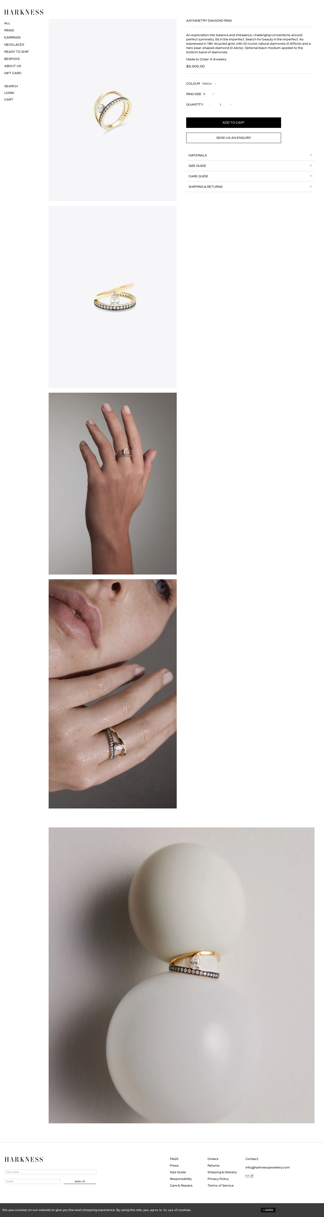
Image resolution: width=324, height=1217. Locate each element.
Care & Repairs (181, 1185)
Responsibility (181, 1179)
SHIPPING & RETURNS (205, 187)
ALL (7, 23)
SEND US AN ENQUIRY (233, 138)
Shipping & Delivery (222, 1172)
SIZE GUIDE (197, 166)
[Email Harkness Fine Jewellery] (247, 1177)
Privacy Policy (218, 1179)
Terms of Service (221, 1185)
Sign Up (80, 1181)
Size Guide (178, 1172)
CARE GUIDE (198, 176)
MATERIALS (198, 155)
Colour (193, 84)
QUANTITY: (195, 104)
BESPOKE (12, 59)
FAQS (174, 1159)
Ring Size (193, 94)
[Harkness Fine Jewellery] (23, 12)
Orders (213, 1159)
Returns (214, 1166)
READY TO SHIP (16, 52)
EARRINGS (12, 37)
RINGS (9, 30)
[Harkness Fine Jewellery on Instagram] (251, 1177)
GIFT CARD (12, 73)
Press (174, 1166)
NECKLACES (14, 45)
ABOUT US (12, 66)
